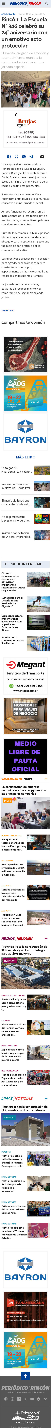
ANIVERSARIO (8, 14)
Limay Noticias (8, 1177)
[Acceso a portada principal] (25, 3)
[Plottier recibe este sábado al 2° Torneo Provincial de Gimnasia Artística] (38, 1223)
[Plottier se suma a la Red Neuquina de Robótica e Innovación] (38, 1177)
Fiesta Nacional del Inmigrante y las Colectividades (14, 995)
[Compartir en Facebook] (9, 156)
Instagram (12, 1399)
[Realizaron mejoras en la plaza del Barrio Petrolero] (42, 482)
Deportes (6, 1152)
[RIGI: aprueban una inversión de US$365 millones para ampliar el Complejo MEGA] (38, 860)
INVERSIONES (7, 861)
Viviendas (9, 1117)
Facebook (6, 1399)
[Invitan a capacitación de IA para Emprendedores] (42, 531)
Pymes (7, 801)
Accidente (6, 886)
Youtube (32, 1399)
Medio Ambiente (9, 1046)
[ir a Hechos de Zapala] (17, 938)
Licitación (9, 960)
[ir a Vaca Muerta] (17, 778)
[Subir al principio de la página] (25, 1376)
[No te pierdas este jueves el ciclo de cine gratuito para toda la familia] (42, 514)
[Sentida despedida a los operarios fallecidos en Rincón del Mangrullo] (38, 885)
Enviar (42, 156)
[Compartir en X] (16, 156)
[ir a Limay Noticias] (17, 1098)
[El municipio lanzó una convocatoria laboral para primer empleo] (42, 498)
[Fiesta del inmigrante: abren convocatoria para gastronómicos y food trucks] (38, 995)
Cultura (5, 1021)
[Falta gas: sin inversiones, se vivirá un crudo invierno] (42, 465)
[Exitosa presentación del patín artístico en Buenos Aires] (38, 1202)
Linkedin (19, 1399)
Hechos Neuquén (9, 1071)
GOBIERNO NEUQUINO (11, 835)
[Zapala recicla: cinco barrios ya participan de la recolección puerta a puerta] (38, 1045)
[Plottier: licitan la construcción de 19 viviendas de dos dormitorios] (25, 1114)
